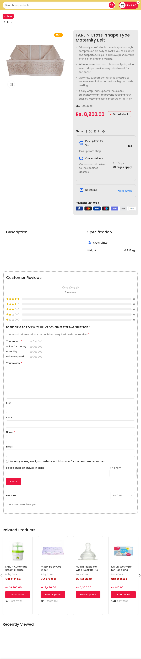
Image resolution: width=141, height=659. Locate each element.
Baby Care (11, 574)
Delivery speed (15, 356)
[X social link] (90, 131)
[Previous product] (4, 22)
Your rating (14, 341)
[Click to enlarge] (11, 84)
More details (125, 191)
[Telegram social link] (103, 131)
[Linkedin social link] (99, 131)
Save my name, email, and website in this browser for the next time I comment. (58, 461)
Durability (12, 351)
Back (9, 16)
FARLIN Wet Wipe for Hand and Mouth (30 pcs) (121, 570)
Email (10, 447)
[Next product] (11, 22)
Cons (9, 417)
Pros (8, 403)
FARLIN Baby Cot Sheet (51, 568)
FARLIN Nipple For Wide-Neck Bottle (87, 568)
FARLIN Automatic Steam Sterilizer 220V (16, 570)
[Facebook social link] (86, 131)
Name (10, 432)
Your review (14, 363)
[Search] (112, 5)
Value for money (16, 346)
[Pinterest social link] (95, 131)
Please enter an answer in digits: (25, 468)
